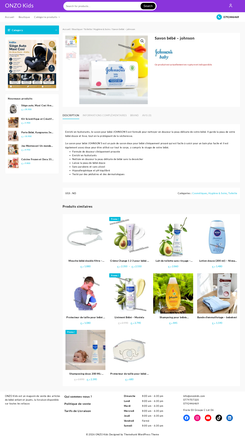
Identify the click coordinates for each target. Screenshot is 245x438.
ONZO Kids (19, 5)
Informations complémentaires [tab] (105, 115)
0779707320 (191, 399)
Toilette (88, 29)
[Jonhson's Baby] (164, 54)
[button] (142, 41)
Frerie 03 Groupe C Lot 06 (198, 410)
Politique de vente (77, 403)
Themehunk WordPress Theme (141, 434)
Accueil (66, 29)
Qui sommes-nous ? (78, 396)
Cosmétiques (199, 193)
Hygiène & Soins (102, 29)
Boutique (77, 29)
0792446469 (231, 16)
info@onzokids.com (194, 396)
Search (148, 6)
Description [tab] (71, 115)
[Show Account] (230, 6)
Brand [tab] (134, 115)
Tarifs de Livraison (77, 410)
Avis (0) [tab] (147, 115)
